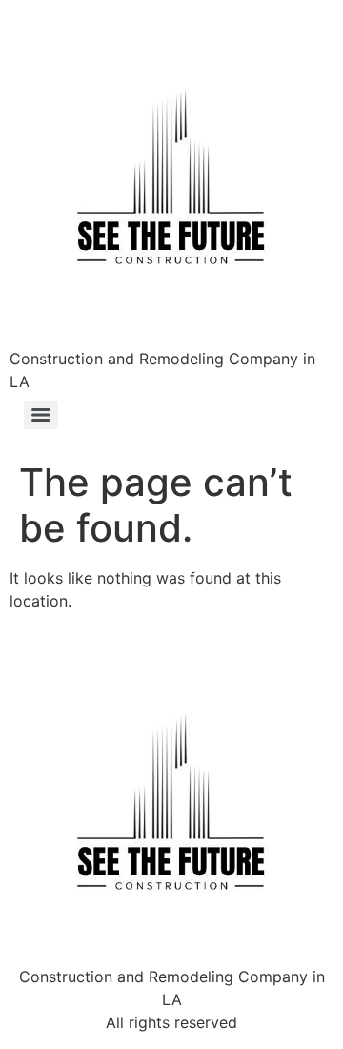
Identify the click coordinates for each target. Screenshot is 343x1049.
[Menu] (41, 415)
